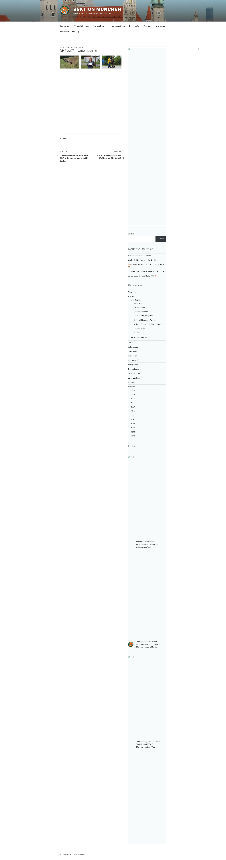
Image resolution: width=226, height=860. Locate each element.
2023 (133, 428)
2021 (133, 419)
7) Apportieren (139, 328)
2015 (133, 394)
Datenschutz (133, 347)
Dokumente (134, 26)
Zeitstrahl (131, 387)
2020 (133, 415)
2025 (133, 436)
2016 (133, 399)
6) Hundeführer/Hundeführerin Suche (148, 324)
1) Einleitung (138, 303)
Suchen (131, 234)
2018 (133, 407)
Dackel (130, 343)
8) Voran (137, 333)
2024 (133, 432)
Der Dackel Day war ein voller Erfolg (142, 260)
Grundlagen (135, 300)
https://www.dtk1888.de (145, 747)
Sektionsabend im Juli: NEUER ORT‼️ (142, 276)
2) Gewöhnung (139, 307)
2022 (133, 424)
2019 (133, 411)
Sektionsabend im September (139, 256)
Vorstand (147, 26)
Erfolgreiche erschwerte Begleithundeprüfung (146, 271)
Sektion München (97, 9)
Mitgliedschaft (133, 360)
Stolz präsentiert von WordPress (72, 854)
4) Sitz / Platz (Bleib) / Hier (143, 316)
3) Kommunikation (141, 312)
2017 (65, 138)
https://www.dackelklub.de (146, 647)
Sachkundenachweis (139, 337)
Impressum (160, 26)
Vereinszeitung (118, 26)
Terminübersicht (100, 26)
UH (83, 47)
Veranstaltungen (81, 26)
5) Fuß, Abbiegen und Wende (145, 320)
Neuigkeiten (65, 26)
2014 (133, 390)
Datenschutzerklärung (69, 32)
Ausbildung (132, 296)
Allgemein (132, 292)
